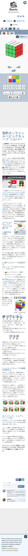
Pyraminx (18, 28)
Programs (9, 21)
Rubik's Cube (20, 21)
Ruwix (13, 10)
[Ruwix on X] (23, 16)
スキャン (22, 37)
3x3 (10, 28)
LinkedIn (23, 479)
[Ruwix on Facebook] (18, 16)
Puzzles (15, 24)
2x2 (6, 28)
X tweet (20, 479)
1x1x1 (2, 28)
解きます (12, 97)
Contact (9, 548)
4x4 (14, 28)
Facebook (17, 479)
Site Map (14, 548)
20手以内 (5, 209)
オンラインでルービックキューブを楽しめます (13, 192)
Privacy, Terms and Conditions (10, 550)
